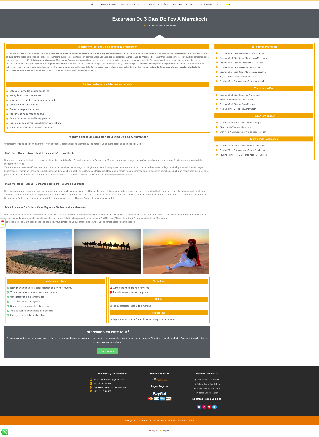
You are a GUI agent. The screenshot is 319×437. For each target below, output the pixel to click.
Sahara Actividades (182, 4)
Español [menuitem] (166, 430)
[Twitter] (214, 407)
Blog (219, 4)
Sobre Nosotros (108, 4)
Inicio (92, 4)
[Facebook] (199, 407)
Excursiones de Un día (155, 4)
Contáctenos (205, 4)
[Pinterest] (209, 407)
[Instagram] (204, 407)
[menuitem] (228, 4)
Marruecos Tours (129, 4)
